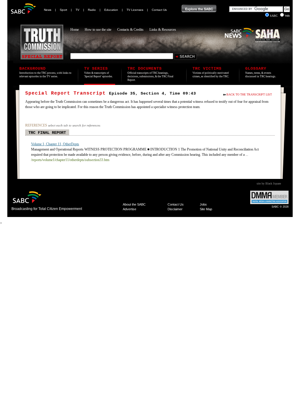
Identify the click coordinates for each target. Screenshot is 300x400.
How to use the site (98, 29)
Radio (92, 9)
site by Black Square (269, 183)
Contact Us (159, 9)
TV (77, 9)
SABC (274, 15)
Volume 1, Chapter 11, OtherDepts (55, 144)
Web (287, 15)
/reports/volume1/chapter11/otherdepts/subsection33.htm (70, 160)
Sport (63, 9)
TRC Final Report (47, 132)
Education (111, 9)
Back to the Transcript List (249, 94)
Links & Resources (162, 29)
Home (74, 29)
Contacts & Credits (130, 29)
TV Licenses (135, 9)
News (47, 9)
